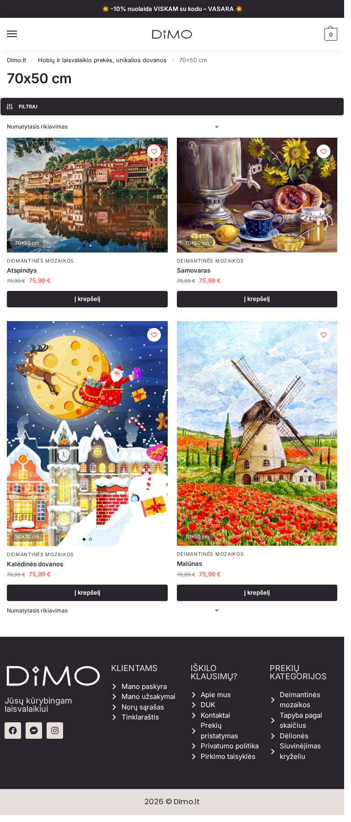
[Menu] (20, 34)
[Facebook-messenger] (34, 730)
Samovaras (193, 270)
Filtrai (28, 106)
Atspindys (22, 270)
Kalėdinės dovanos (35, 564)
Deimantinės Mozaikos (40, 261)
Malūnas (189, 563)
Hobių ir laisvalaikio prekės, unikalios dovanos (102, 60)
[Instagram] (55, 730)
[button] (329, 34)
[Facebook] (13, 730)
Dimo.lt (16, 60)
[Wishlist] (154, 151)
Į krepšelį (87, 298)
